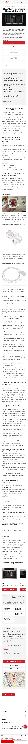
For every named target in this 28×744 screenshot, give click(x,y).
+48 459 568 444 (7, 649)
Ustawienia (20, 741)
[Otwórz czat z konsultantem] (25, 726)
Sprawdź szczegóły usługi (9, 589)
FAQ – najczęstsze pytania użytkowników (13, 99)
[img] (14, 679)
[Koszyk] (24, 2)
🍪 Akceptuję (7, 741)
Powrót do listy (9, 694)
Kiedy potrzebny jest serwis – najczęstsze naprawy (14, 92)
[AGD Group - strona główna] (10, 2)
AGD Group (4, 711)
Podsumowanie (7, 101)
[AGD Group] (25, 712)
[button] (14, 677)
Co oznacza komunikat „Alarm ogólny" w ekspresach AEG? (13, 74)
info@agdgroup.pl (7, 657)
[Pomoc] (25, 716)
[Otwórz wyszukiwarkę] (21, 2)
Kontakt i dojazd (14, 665)
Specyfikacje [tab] (9, 65)
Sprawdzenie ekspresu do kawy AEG (9, 586)
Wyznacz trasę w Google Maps (14, 661)
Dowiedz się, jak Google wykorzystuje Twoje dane (11, 739)
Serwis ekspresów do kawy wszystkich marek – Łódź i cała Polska (8, 6)
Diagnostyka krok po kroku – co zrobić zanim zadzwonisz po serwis (14, 85)
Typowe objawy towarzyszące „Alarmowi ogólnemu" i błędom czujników (13, 77)
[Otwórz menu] (3, 2)
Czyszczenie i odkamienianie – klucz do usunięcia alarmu (13, 88)
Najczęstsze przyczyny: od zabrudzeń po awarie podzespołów (13, 81)
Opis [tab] (3, 65)
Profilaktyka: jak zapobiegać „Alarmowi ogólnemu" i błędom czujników (13, 95)
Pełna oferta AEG (14, 668)
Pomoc (3, 715)
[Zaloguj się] (18, 2)
